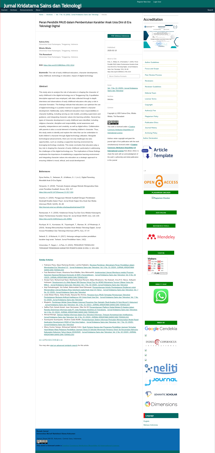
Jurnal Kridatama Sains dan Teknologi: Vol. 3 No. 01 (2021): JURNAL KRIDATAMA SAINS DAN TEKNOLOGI (87, 305)
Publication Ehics (151, 122)
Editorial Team (150, 93)
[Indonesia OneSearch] (146, 351)
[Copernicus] (161, 346)
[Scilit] (146, 360)
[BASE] (146, 355)
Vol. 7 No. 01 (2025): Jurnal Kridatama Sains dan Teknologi (77, 15)
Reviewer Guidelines (153, 87)
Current (4, 10)
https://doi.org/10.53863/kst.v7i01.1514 (59, 65)
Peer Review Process (153, 75)
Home (41, 15)
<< (40, 340)
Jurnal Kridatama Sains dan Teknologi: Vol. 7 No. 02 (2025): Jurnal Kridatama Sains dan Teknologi (89, 285)
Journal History (151, 128)
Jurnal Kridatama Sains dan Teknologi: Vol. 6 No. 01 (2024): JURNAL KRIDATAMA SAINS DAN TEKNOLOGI (86, 317)
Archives (13, 10)
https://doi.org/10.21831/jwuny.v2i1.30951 (55, 219)
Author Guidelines (152, 62)
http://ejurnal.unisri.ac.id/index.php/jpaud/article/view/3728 (62, 207)
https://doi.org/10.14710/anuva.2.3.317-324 (56, 192)
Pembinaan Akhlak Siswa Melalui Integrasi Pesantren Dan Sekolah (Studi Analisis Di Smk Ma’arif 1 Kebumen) (95, 302)
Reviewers (149, 81)
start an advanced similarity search (64, 345)
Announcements (26, 10)
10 (57, 340)
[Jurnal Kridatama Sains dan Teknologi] (161, 331)
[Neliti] (161, 373)
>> (61, 340)
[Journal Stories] (161, 385)
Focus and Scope (152, 69)
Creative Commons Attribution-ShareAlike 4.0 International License (121, 130)
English (146, 421)
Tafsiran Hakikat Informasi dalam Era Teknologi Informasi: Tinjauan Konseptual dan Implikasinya (95, 315)
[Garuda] (146, 336)
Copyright (149, 105)
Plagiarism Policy (151, 116)
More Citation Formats (118, 76)
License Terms (150, 99)
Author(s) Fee (150, 111)
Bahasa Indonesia (151, 425)
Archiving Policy (151, 133)
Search (210, 10)
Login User (157, 2)
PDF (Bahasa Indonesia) (120, 36)
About (38, 10)
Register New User (144, 2)
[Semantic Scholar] (161, 398)
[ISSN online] (161, 181)
